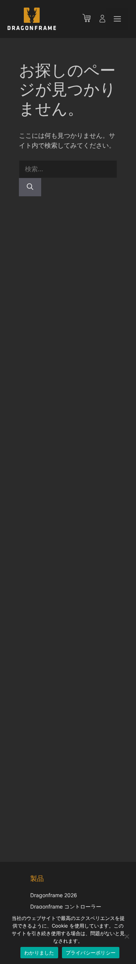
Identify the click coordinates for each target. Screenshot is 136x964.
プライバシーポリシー (91, 953)
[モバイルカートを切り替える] (90, 19)
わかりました (39, 953)
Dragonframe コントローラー (65, 906)
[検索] (30, 187)
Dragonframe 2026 (53, 895)
